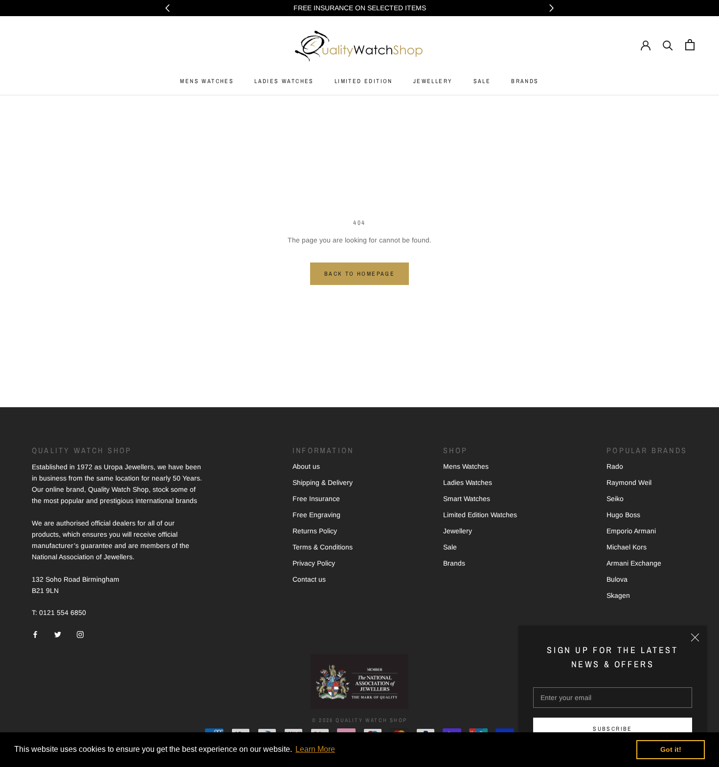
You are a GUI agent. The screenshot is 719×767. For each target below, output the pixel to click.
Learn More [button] (315, 749)
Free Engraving (316, 515)
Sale (450, 547)
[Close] (695, 637)
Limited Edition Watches (480, 515)
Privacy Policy (313, 563)
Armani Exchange (634, 563)
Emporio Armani (631, 531)
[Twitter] (57, 633)
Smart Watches (466, 499)
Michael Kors (627, 547)
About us (306, 466)
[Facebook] (35, 633)
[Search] (668, 45)
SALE (482, 81)
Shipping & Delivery (322, 482)
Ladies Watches (467, 482)
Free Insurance (316, 499)
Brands (454, 563)
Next (551, 8)
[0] (690, 44)
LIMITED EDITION (364, 81)
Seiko (615, 499)
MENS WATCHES (207, 81)
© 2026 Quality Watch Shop (359, 720)
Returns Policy (314, 531)
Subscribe (612, 729)
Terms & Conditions (322, 547)
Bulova (617, 579)
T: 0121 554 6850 (59, 612)
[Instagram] (80, 633)
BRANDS (525, 81)
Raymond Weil (629, 482)
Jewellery (457, 531)
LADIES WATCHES (284, 81)
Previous (167, 8)
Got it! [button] (670, 749)
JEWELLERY (433, 81)
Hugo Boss (623, 515)
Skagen (618, 595)
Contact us (309, 579)
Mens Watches (466, 466)
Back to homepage (359, 274)
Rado (615, 466)
